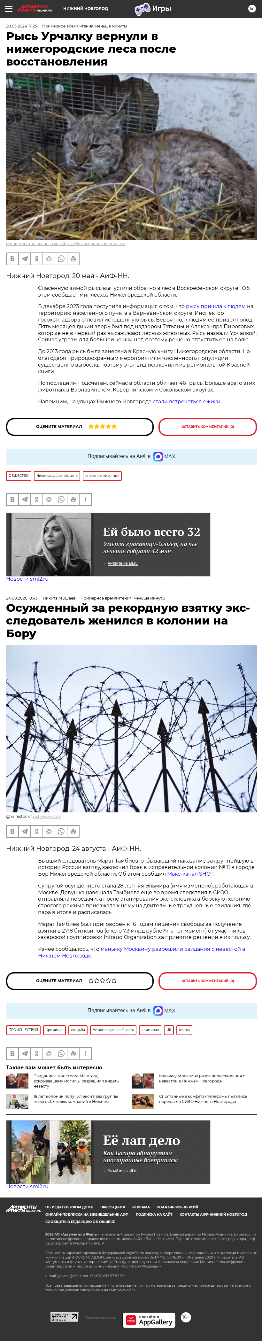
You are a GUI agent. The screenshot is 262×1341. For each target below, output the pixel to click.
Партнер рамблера (100, 1317)
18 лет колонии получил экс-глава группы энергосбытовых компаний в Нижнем (76, 1099)
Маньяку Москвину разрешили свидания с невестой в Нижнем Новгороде (202, 1078)
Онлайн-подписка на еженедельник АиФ (86, 1215)
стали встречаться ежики (186, 402)
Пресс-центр (112, 1207)
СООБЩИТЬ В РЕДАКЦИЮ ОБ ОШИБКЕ (80, 1222)
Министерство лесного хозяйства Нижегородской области (65, 243)
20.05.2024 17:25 (21, 26)
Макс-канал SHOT (190, 874)
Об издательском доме (69, 1207)
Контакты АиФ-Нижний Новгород (213, 1215)
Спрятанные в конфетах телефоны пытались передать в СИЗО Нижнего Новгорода (203, 1099)
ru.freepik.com (47, 816)
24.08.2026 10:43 (22, 598)
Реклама (141, 1207)
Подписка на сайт (154, 1215)
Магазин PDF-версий (177, 1207)
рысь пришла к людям (216, 306)
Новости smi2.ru (27, 579)
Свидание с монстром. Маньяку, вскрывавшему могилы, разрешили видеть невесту (76, 1081)
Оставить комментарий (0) (207, 427)
